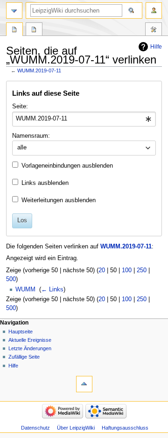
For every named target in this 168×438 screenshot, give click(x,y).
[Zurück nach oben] (84, 384)
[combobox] (83, 119)
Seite (14, 30)
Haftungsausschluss (125, 428)
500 (11, 279)
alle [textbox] (22, 147)
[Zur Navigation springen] (14, 10)
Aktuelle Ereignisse (29, 340)
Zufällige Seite (24, 357)
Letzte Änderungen (29, 348)
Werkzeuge (153, 30)
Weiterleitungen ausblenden (58, 200)
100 (127, 270)
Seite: (20, 106)
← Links (52, 289)
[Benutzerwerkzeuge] (154, 10)
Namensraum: (31, 136)
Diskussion (34, 30)
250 (142, 270)
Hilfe (156, 46)
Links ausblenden (45, 183)
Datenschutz (35, 428)
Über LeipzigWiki (76, 428)
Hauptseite (20, 331)
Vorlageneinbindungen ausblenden (67, 165)
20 (101, 270)
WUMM (25, 289)
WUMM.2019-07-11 (39, 70)
